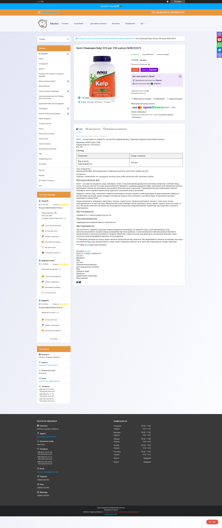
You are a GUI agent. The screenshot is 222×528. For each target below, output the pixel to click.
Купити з (145, 70)
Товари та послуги (86, 38)
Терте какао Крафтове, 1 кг (51, 269)
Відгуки (41, 175)
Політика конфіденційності (130, 512)
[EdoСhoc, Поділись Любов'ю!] (43, 23)
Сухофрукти (43, 64)
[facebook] (77, 282)
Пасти (41, 129)
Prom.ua (122, 508)
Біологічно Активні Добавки (105, 38)
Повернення (130, 23)
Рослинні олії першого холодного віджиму (51, 75)
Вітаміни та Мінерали (126, 38)
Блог (40, 186)
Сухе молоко (43, 139)
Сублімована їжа (45, 159)
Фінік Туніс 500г (47, 215)
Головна (65, 23)
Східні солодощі (45, 144)
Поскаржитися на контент (111, 512)
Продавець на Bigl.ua (111, 510)
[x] (80, 282)
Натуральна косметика (47, 149)
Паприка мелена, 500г (49, 213)
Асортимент (79, 23)
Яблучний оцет (44, 86)
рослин (87, 251)
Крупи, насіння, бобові (47, 81)
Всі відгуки (54, 339)
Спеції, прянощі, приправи (49, 91)
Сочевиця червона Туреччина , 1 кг (54, 218)
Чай (40, 154)
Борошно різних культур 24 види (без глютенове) (51, 97)
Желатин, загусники (46, 134)
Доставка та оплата (98, 23)
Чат (214, 522)
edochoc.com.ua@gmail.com (49, 381)
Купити (135, 70)
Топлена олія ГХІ (45, 124)
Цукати (41, 69)
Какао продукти (45, 119)
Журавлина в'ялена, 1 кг (50, 312)
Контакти (116, 23)
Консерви (42, 164)
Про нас (42, 170)
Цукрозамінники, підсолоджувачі (51, 103)
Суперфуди (43, 108)
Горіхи (41, 59)
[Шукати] (68, 39)
